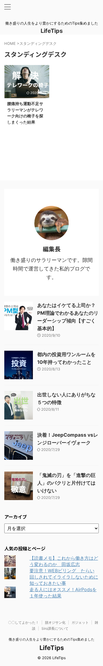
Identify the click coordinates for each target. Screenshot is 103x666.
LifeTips (54, 30)
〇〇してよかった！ (23, 622)
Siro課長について (54, 628)
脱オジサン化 (55, 622)
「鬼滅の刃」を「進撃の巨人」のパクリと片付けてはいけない (66, 483)
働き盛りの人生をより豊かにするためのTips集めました (51, 639)
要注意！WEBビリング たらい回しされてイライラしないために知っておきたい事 (63, 577)
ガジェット (80, 622)
